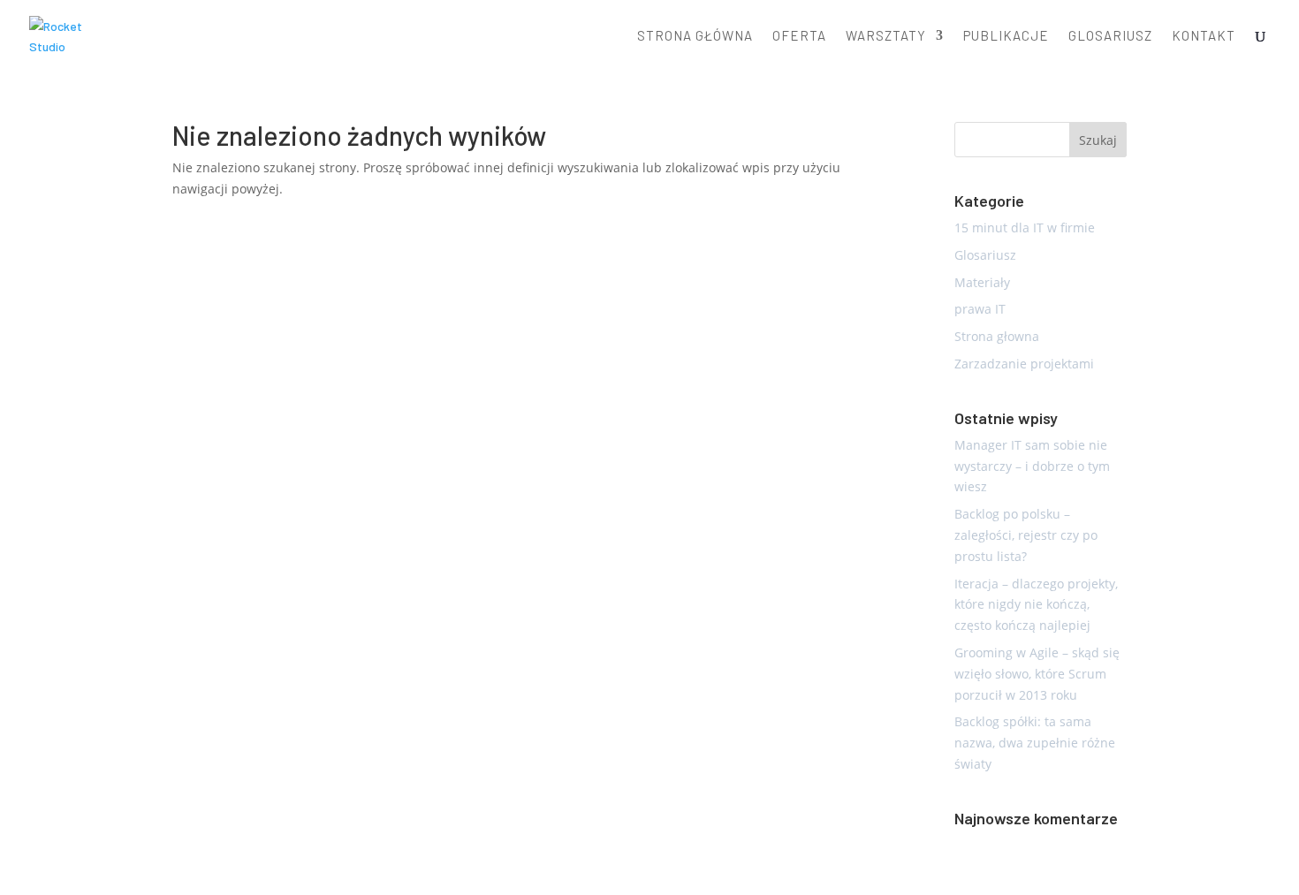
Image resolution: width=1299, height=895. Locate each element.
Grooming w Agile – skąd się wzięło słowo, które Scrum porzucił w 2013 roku (1037, 673)
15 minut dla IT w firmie (1024, 227)
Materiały (982, 282)
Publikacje (1006, 36)
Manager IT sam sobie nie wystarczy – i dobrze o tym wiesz (1032, 466)
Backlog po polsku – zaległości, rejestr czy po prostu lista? (1026, 535)
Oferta (799, 36)
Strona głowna (996, 336)
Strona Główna (695, 36)
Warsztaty (886, 36)
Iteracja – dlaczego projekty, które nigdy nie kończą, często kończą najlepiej (1036, 604)
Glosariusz (1110, 36)
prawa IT (980, 308)
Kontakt (1203, 36)
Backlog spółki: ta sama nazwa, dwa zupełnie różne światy (1034, 742)
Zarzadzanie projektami (1024, 363)
